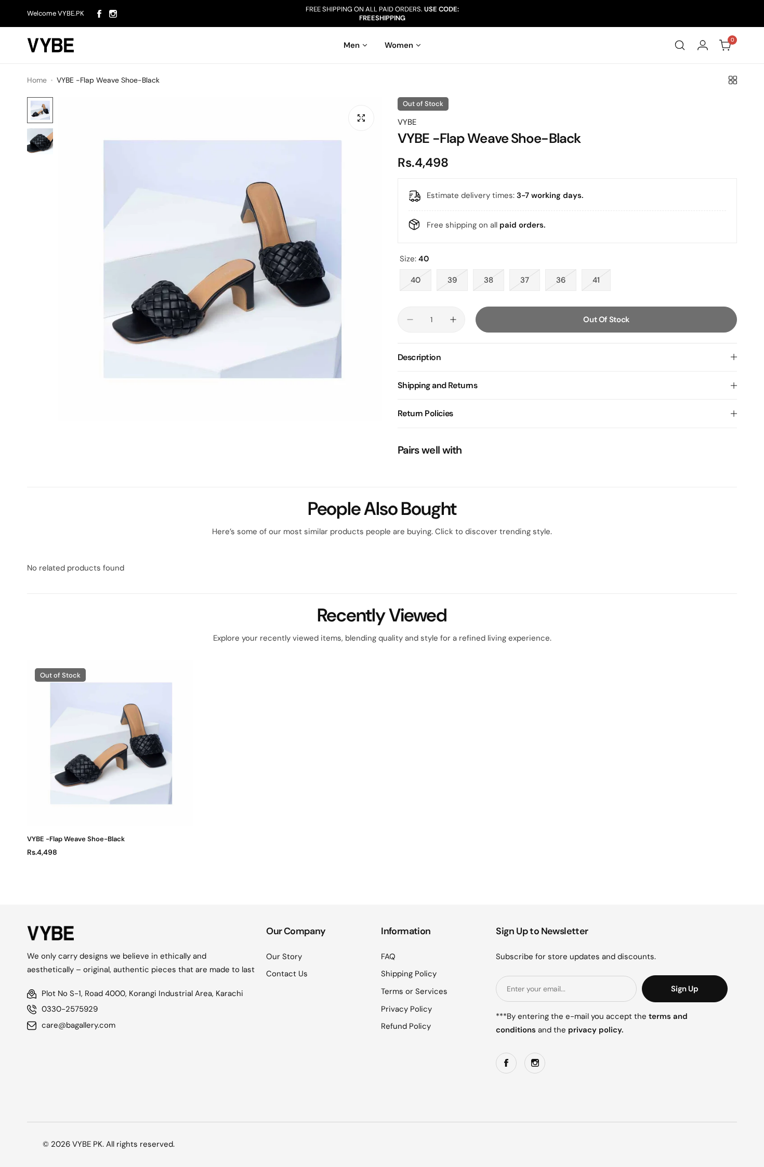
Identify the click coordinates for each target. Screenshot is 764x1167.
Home (37, 80)
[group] (220, 259)
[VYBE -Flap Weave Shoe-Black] (110, 743)
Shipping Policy (409, 974)
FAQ (388, 956)
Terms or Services (414, 991)
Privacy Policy (406, 1009)
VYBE (407, 122)
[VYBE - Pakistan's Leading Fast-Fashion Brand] (50, 45)
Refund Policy (406, 1026)
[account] (702, 45)
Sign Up (684, 989)
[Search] (679, 45)
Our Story (284, 956)
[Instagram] (113, 14)
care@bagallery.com (78, 1025)
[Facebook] (99, 14)
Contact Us (287, 974)
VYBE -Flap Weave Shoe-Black (76, 838)
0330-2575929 (70, 1009)
